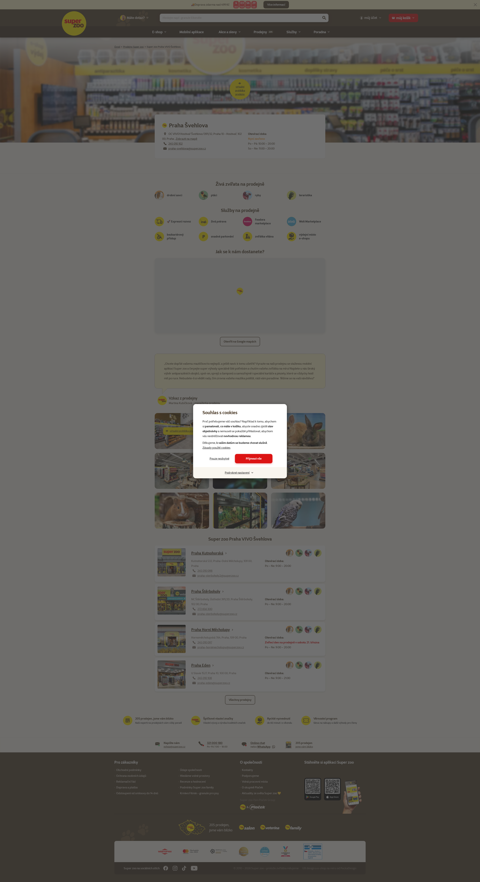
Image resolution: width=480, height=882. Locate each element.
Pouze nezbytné (219, 459)
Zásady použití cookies (216, 448)
